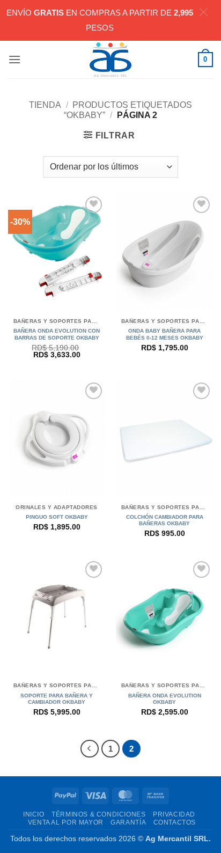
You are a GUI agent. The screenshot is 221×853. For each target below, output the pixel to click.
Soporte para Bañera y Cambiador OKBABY (56, 699)
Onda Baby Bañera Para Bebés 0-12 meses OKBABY (164, 334)
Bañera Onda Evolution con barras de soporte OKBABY (56, 334)
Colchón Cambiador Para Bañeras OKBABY (164, 520)
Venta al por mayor (66, 822)
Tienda (45, 104)
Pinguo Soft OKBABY (57, 517)
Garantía (128, 822)
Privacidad (174, 814)
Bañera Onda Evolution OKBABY (164, 699)
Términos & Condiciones (98, 814)
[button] (14, 59)
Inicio (34, 814)
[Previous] (89, 749)
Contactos (174, 822)
